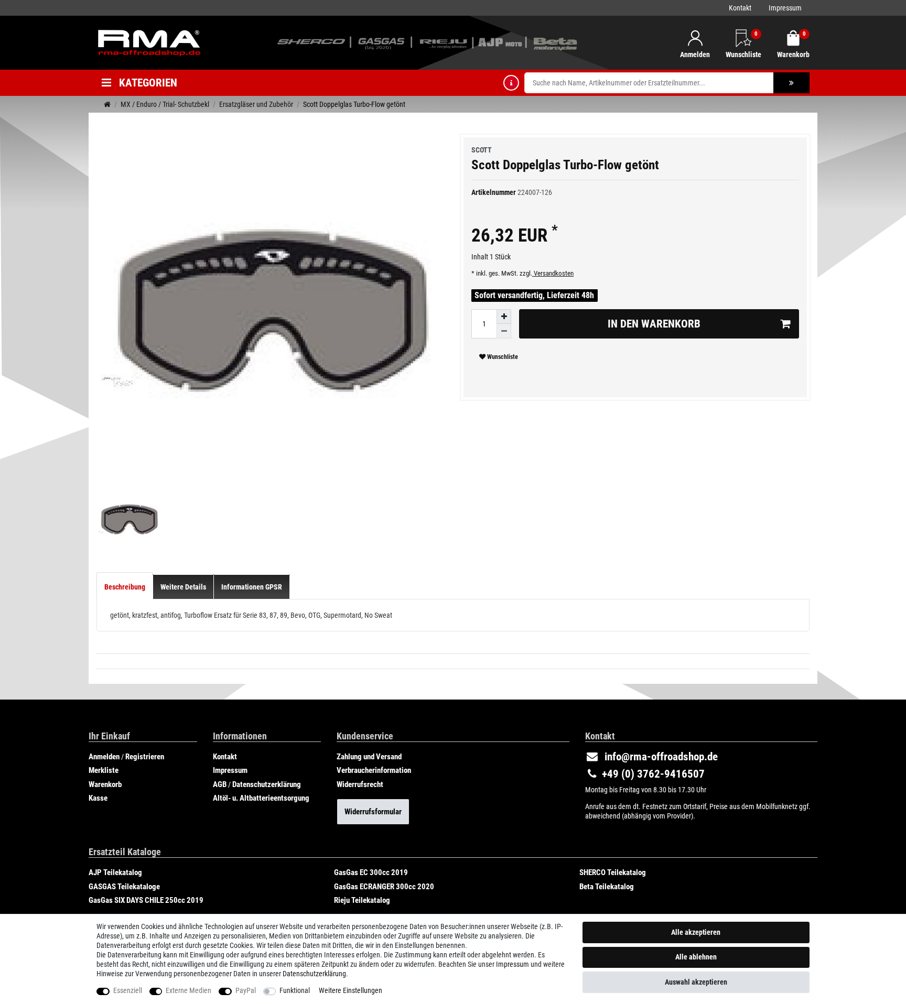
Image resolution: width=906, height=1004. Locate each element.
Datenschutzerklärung (266, 784)
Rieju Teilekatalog (362, 900)
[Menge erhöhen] (504, 316)
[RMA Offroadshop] (148, 42)
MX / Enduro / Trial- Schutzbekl (165, 104)
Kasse (98, 798)
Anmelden (104, 756)
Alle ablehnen (696, 957)
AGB (219, 784)
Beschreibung (124, 587)
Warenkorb (105, 784)
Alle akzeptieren (695, 932)
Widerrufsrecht (360, 784)
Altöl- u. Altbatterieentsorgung (261, 798)
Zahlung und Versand (369, 756)
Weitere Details (183, 587)
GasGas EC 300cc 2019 (371, 872)
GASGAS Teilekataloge (124, 886)
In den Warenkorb (654, 324)
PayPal (245, 990)
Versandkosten (553, 273)
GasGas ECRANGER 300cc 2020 (384, 886)
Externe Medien (188, 990)
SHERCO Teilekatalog (612, 872)
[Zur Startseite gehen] (107, 104)
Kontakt (740, 8)
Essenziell (127, 990)
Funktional (294, 990)
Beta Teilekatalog (606, 886)
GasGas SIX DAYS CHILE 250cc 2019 (146, 900)
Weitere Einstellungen (350, 990)
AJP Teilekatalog (115, 872)
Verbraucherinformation (374, 770)
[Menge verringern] (504, 331)
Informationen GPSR (251, 587)
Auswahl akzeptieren (696, 982)
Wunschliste (502, 357)
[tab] (124, 586)
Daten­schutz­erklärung (314, 973)
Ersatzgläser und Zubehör (256, 104)
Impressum (785, 8)
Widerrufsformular (373, 811)
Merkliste (103, 770)
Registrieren (144, 756)
